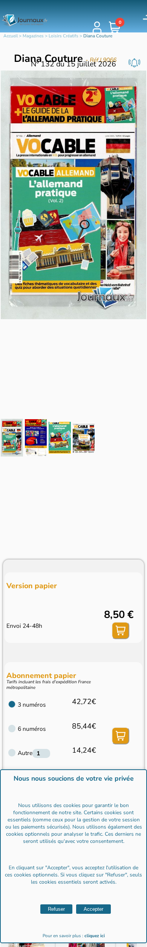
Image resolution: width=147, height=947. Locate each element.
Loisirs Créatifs (63, 36)
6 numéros (32, 729)
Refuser (56, 909)
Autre (25, 753)
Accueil (10, 36)
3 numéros (32, 705)
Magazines (33, 36)
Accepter (93, 909)
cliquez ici (94, 936)
